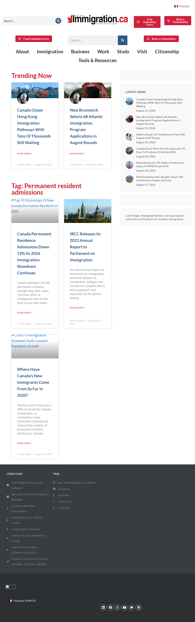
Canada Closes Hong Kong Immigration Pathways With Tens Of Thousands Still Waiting (159, 103)
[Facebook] (110, 607)
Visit (142, 51)
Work (103, 51)
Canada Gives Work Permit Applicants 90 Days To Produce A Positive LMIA (160, 150)
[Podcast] (139, 607)
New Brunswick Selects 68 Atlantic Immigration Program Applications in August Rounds (158, 120)
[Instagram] (117, 607)
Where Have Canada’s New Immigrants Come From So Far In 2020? (33, 382)
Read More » (24, 153)
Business (80, 51)
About (22, 51)
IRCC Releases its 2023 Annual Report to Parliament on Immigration (85, 246)
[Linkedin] (103, 607)
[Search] (58, 21)
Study (123, 51)
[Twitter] (132, 607)
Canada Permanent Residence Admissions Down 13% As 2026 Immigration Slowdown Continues (34, 253)
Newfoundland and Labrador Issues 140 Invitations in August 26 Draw (159, 178)
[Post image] (129, 101)
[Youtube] (124, 607)
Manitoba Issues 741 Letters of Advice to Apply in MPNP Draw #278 (160, 164)
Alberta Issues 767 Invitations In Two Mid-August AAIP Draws (161, 136)
